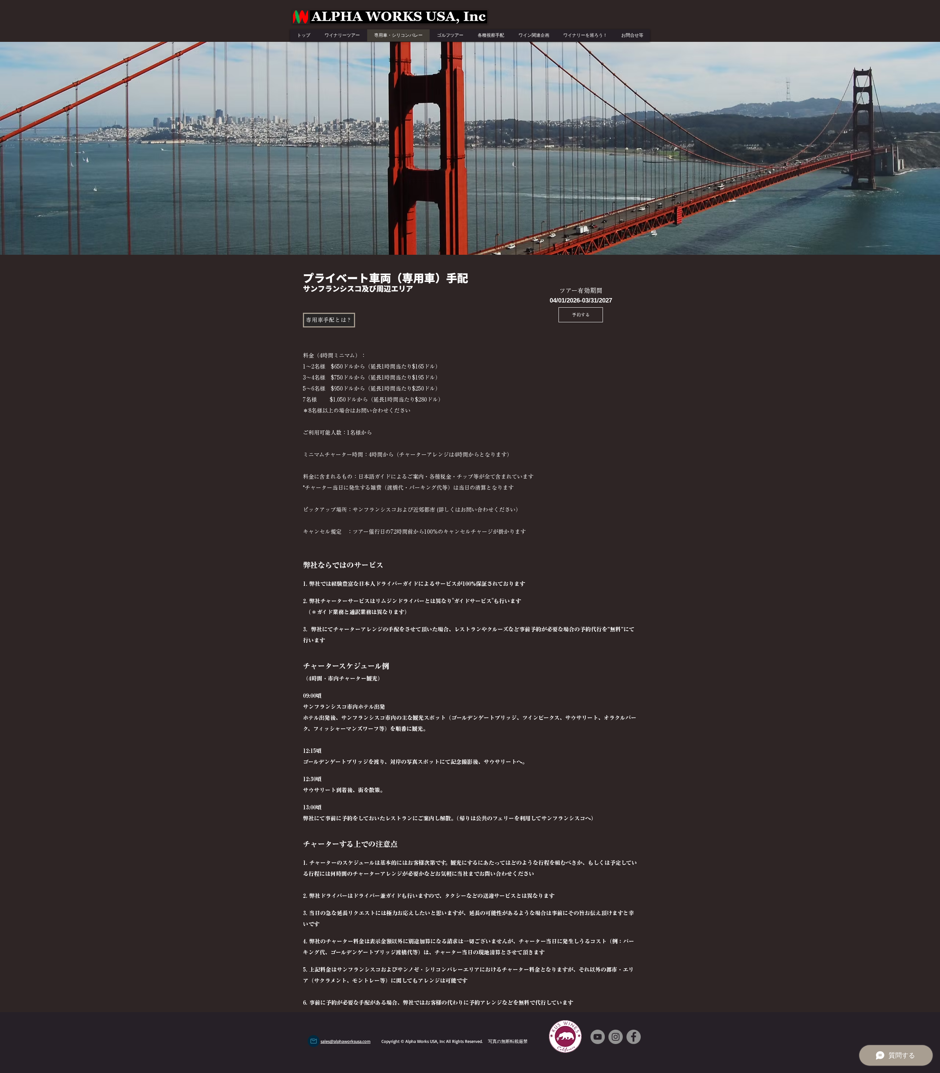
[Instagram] (615, 1037)
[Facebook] (633, 1037)
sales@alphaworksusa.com (345, 1041)
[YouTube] (597, 1037)
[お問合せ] (313, 1041)
